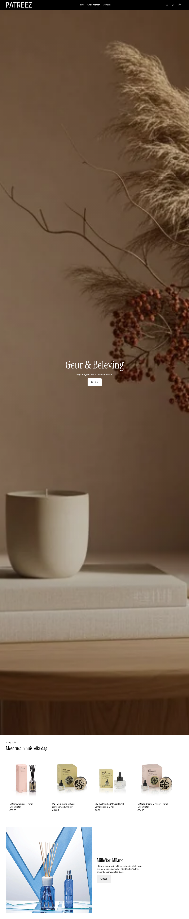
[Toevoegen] (43, 794)
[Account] (173, 5)
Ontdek (94, 382)
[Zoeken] (167, 5)
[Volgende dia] (180, 786)
